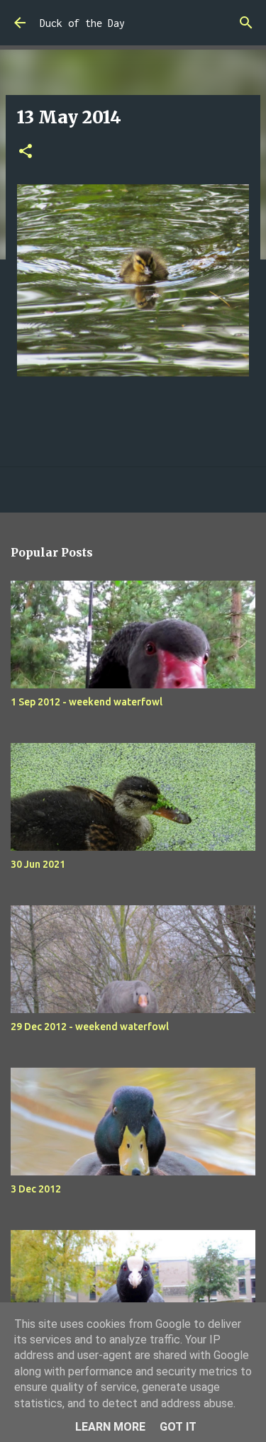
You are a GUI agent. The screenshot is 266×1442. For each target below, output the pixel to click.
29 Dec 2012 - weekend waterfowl (90, 1026)
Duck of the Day (82, 23)
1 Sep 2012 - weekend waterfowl (86, 702)
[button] (25, 152)
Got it (178, 1426)
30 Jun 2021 (38, 864)
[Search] (246, 23)
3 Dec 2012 (36, 1189)
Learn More (110, 1426)
